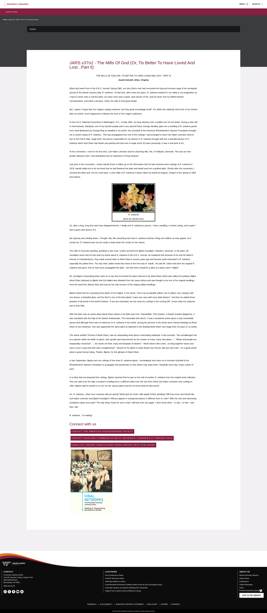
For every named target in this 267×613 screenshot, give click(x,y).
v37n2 (23, 19)
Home (5, 19)
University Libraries (11, 12)
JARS (17, 19)
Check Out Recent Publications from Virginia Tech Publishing (113, 445)
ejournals (11, 19)
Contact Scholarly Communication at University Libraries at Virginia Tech (122, 438)
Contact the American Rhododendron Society (102, 431)
